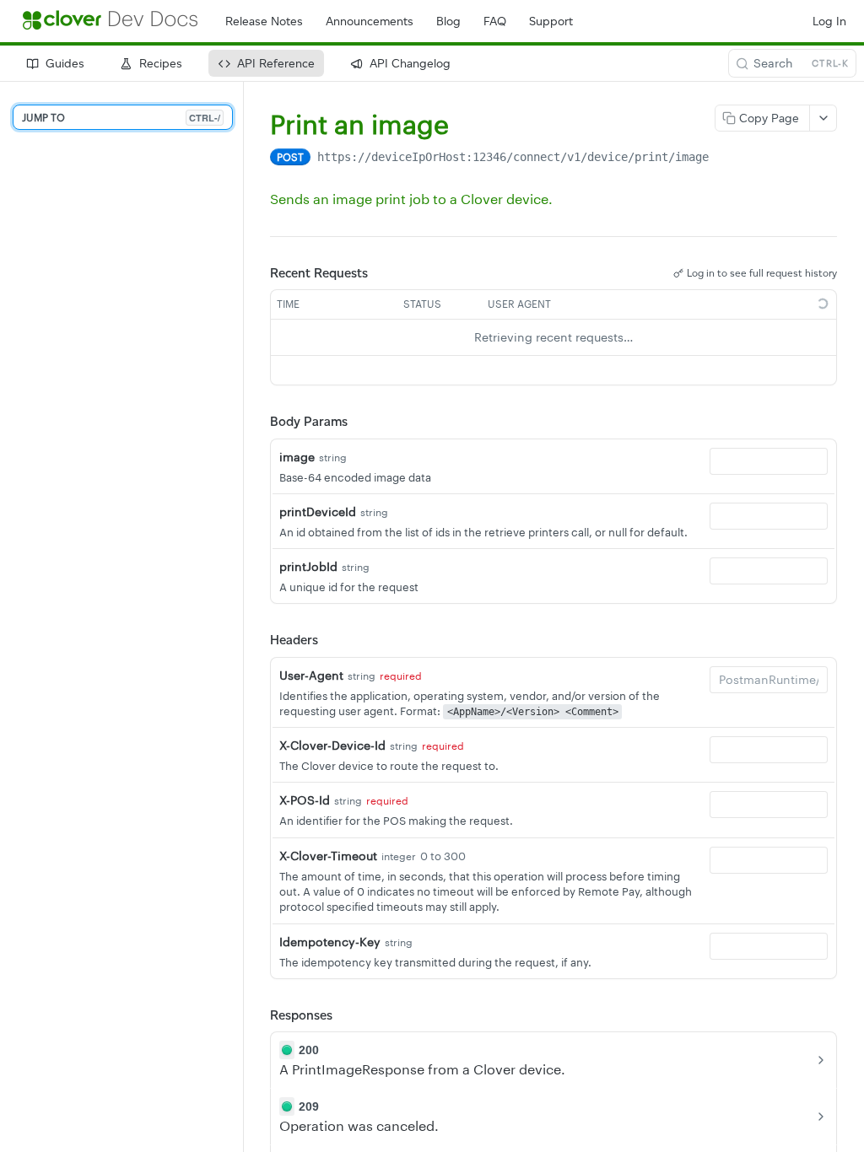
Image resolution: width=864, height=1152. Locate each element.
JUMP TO (121, 117)
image (297, 456)
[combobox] (769, 461)
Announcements (369, 21)
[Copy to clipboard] (726, 158)
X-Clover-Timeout (328, 855)
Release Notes (264, 21)
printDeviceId (317, 511)
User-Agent (311, 675)
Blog (448, 21)
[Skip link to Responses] (258, 1015)
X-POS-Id (304, 800)
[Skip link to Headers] (258, 640)
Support (551, 21)
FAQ (494, 21)
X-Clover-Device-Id (332, 745)
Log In (829, 21)
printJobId (308, 566)
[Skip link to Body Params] (258, 422)
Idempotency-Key (330, 941)
